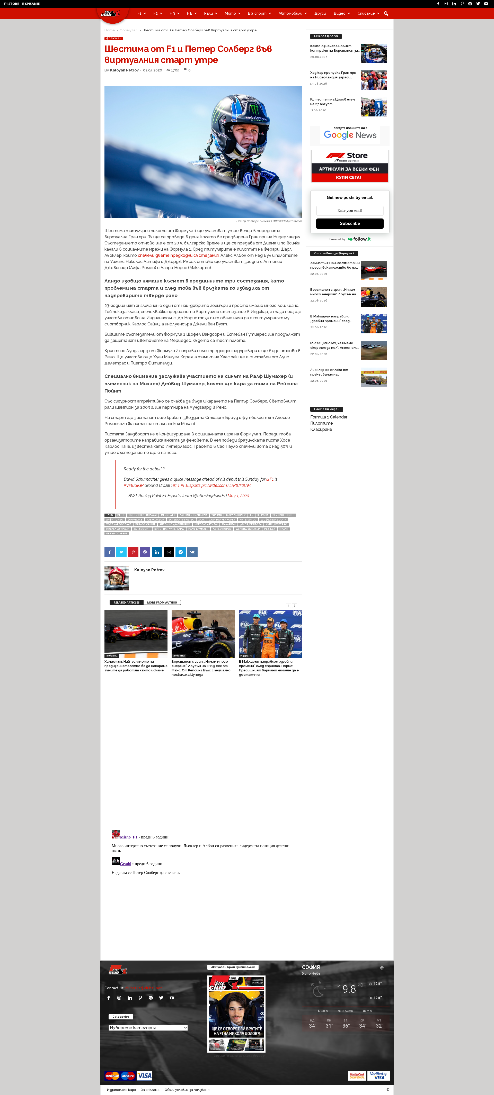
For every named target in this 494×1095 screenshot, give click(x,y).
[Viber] (145, 552)
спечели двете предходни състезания (178, 255)
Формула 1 (129, 30)
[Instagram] (446, 4)
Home (109, 30)
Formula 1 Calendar (328, 417)
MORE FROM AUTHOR (162, 602)
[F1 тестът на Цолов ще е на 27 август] (374, 106)
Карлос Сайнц (145, 524)
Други (320, 13)
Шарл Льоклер (236, 515)
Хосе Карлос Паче (118, 524)
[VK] (192, 552)
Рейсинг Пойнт (283, 515)
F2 (156, 13)
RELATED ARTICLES (126, 602)
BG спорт (257, 13)
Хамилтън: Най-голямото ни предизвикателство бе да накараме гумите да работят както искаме (135, 666)
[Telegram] (180, 552)
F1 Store (11, 3)
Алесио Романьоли (193, 515)
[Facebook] (438, 4)
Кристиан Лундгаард (169, 529)
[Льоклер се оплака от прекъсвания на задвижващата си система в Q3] (374, 377)
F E (189, 13)
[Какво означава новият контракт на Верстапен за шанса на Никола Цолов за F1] (374, 53)
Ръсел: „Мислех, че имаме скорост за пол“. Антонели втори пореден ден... (333, 347)
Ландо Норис (222, 529)
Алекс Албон (155, 519)
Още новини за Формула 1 (334, 253)
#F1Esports (190, 485)
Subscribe (350, 223)
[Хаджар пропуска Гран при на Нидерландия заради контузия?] (374, 80)
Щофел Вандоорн (273, 519)
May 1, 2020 (238, 495)
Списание (366, 13)
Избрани (112, 655)
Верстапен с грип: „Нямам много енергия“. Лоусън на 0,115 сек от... (333, 294)
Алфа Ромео (114, 519)
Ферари (262, 515)
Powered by (337, 239)
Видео (340, 13)
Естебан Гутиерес (181, 519)
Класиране (321, 429)
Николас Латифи (206, 524)
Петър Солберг (116, 533)
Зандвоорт (142, 529)
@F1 (270, 479)
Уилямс (216, 515)
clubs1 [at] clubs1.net (143, 988)
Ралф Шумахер (198, 529)
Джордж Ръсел (251, 524)
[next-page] (294, 605)
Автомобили (290, 13)
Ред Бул (269, 529)
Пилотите (321, 423)
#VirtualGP (134, 485)
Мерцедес (168, 515)
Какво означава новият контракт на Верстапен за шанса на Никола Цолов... (334, 50)
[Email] (169, 552)
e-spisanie (31, 3)
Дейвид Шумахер (248, 529)
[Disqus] (203, 751)
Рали (208, 13)
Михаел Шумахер (117, 529)
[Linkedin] (454, 4)
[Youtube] (486, 4)
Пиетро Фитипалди (143, 515)
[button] (386, 13)
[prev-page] (288, 605)
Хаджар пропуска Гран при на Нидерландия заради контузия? (333, 77)
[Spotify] (470, 4)
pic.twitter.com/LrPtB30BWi (226, 485)
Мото (230, 13)
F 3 (172, 13)
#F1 (176, 485)
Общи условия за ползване (187, 1090)
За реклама (150, 1090)
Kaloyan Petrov (124, 70)
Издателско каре (121, 1090)
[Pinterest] (462, 4)
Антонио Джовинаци (175, 524)
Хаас (201, 519)
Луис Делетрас (276, 524)
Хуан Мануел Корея (222, 519)
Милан (283, 529)
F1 (140, 13)
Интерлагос (248, 519)
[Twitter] (478, 4)
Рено (121, 515)
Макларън (229, 524)
